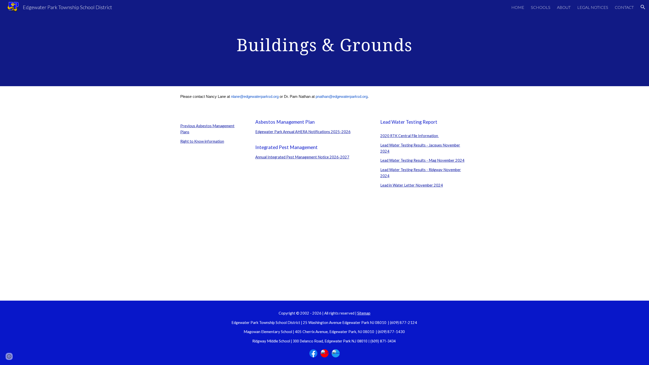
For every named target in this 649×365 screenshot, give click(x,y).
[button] (643, 7)
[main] (324, 43)
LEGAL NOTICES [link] (592, 7)
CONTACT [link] (624, 7)
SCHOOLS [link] (540, 7)
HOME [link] (517, 7)
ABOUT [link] (564, 7)
